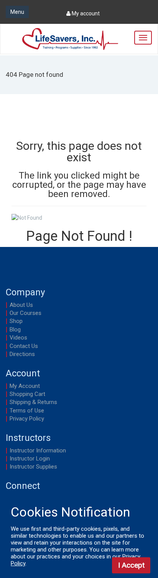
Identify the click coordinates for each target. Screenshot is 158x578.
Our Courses (25, 313)
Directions (22, 354)
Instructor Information (38, 450)
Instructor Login (30, 458)
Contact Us (24, 346)
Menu (17, 12)
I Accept (131, 565)
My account (85, 13)
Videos (18, 337)
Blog (15, 329)
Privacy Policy (27, 418)
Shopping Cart (27, 394)
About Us (21, 304)
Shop (16, 321)
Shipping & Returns (33, 402)
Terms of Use (27, 410)
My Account (25, 386)
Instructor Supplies (33, 466)
